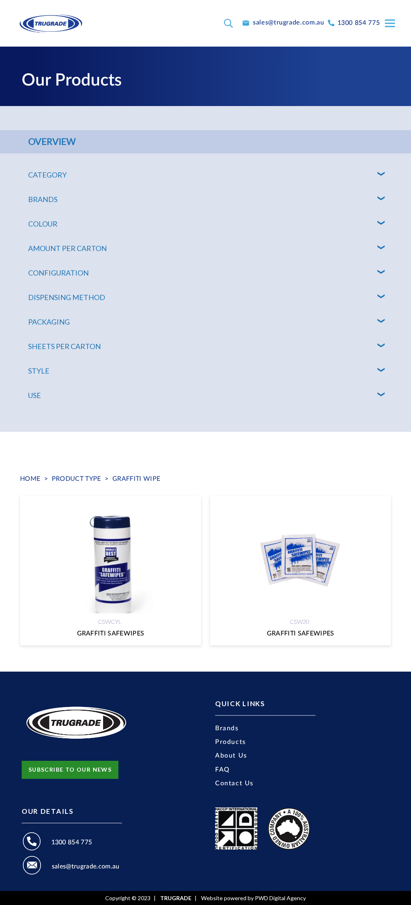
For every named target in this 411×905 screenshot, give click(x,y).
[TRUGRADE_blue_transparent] (50, 23)
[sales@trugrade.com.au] (37, 866)
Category (47, 174)
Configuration (58, 272)
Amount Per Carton (67, 248)
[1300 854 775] (36, 842)
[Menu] (390, 23)
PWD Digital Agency (280, 898)
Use (34, 395)
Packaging (49, 321)
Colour (42, 223)
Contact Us (234, 783)
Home (30, 479)
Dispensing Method (66, 297)
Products (230, 742)
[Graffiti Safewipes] (110, 571)
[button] (228, 23)
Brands (42, 199)
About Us (231, 755)
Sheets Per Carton (64, 346)
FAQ (222, 769)
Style (38, 370)
